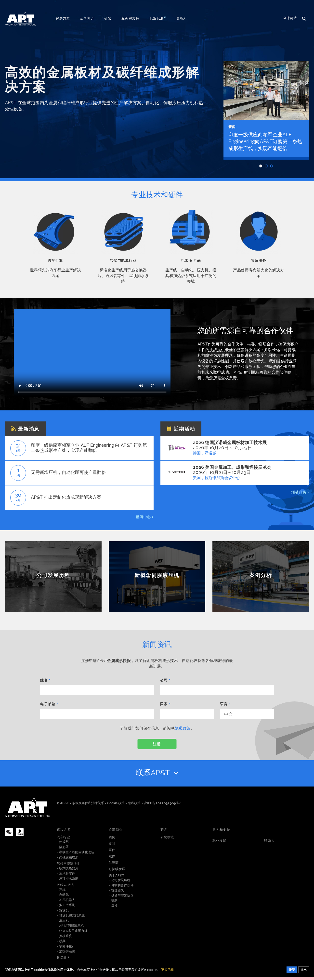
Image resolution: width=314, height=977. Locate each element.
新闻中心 (143, 517)
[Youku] (20, 832)
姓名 (44, 680)
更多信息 (167, 970)
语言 (224, 704)
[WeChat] (9, 832)
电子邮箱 (47, 704)
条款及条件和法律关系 (88, 803)
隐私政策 (182, 729)
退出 (304, 970)
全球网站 (290, 18)
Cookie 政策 (116, 803)
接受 (292, 970)
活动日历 (299, 492)
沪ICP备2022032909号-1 (163, 803)
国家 (164, 704)
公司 (164, 680)
